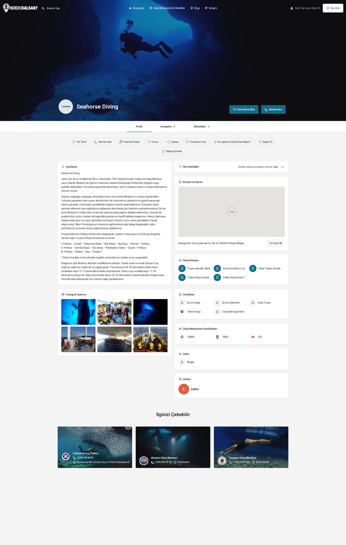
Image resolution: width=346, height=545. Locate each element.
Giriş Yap (300, 8)
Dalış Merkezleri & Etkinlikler (169, 8)
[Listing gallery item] (78, 312)
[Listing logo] (66, 106)
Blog (196, 8)
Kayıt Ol (316, 8)
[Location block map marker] (231, 212)
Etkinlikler (201, 126)
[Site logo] (21, 7)
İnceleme (168, 126)
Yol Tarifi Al (275, 243)
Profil (139, 126)
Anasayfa (138, 8)
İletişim (212, 8)
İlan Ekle (335, 8)
